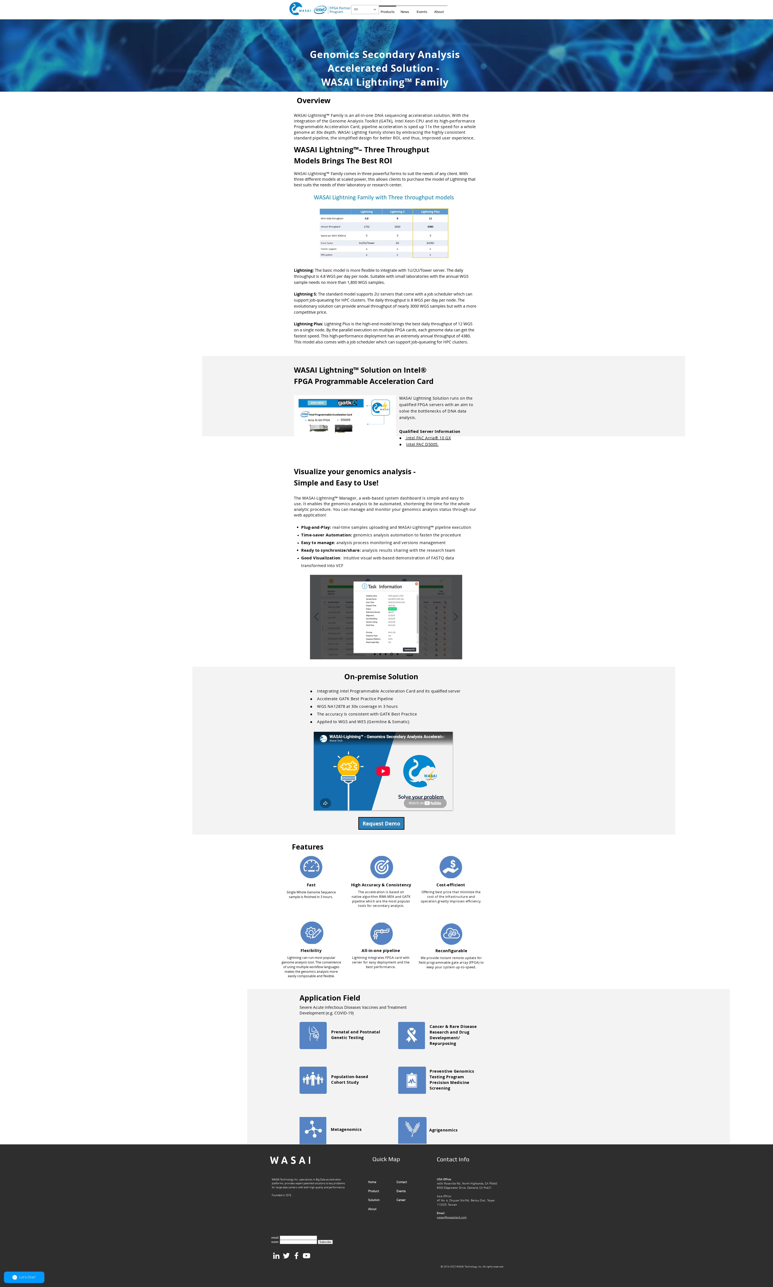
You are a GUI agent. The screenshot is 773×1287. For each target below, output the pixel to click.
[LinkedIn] (276, 1255)
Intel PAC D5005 (422, 444)
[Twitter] (286, 1255)
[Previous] (316, 617)
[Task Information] (391, 654)
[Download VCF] (397, 654)
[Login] (375, 654)
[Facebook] (296, 1255)
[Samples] (380, 654)
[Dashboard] (385, 654)
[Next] (456, 617)
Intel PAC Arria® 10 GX (428, 438)
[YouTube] (306, 1255)
